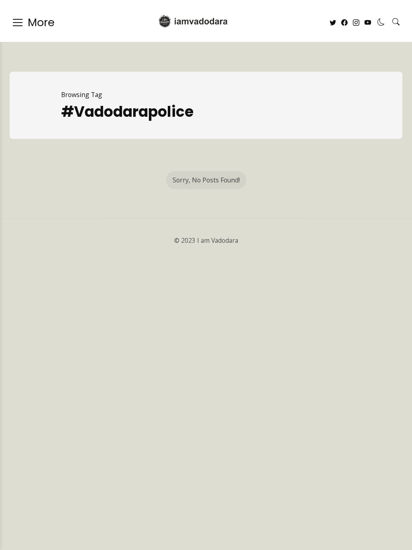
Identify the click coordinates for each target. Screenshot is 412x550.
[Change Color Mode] (381, 22)
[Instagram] (356, 23)
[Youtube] (368, 23)
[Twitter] (333, 23)
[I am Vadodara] (193, 21)
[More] (18, 22)
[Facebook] (344, 23)
